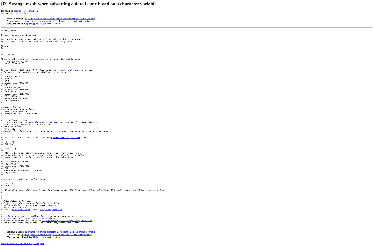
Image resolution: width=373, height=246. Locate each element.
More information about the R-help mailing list (22, 243)
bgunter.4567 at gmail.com (26, 11)
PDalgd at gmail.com (51, 210)
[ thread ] (38, 23)
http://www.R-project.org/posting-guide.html (67, 221)
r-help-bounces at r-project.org (46, 122)
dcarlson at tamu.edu (71, 70)
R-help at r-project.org (16, 216)
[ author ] (57, 23)
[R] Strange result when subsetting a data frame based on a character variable (59, 18)
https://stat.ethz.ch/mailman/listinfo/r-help (29, 218)
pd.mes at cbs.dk (21, 210)
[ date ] (30, 23)
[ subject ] (47, 23)
